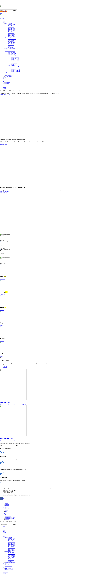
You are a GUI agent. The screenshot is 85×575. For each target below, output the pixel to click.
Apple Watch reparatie (10, 48)
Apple (13, 440)
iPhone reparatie (8, 23)
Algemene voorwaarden (10, 517)
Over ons (7, 514)
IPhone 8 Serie (11, 33)
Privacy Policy (8, 516)
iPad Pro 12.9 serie (12, 39)
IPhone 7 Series (11, 34)
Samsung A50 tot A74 (15, 70)
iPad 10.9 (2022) (11, 42)
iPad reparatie (8, 37)
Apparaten (5, 507)
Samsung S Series (11, 54)
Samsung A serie (11, 65)
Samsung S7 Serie (14, 64)
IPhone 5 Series (11, 36)
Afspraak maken (3, 11)
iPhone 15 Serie (11, 24)
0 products (2, 325)
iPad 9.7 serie (11, 45)
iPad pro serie (9, 440)
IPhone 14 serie (11, 25)
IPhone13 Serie (11, 27)
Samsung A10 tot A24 (15, 67)
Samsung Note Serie (12, 52)
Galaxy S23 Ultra (5, 402)
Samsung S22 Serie (15, 57)
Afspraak (2, 18)
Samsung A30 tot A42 (15, 69)
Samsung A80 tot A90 (15, 71)
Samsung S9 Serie (14, 61)
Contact (7, 519)
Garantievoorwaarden (9, 518)
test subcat (7, 82)
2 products (2, 310)
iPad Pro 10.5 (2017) (12, 41)
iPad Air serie (11, 46)
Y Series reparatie (9, 76)
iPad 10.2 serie (11, 43)
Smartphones (8, 508)
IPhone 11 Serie (11, 29)
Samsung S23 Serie (15, 55)
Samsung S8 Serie (14, 63)
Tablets (6, 510)
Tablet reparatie (8, 72)
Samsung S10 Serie (15, 60)
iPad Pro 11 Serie (11, 40)
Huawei (7, 505)
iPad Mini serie (11, 47)
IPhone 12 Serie (11, 28)
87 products (2, 279)
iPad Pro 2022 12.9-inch (6, 438)
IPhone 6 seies (11, 35)
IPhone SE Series (11, 31)
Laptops (7, 511)
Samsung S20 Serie (15, 59)
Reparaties (5, 501)
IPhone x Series (11, 30)
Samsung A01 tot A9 (15, 66)
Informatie (5, 513)
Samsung (28, 404)
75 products (2, 294)
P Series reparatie (8, 75)
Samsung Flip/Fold (12, 53)
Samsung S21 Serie (15, 58)
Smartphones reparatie (10, 51)
